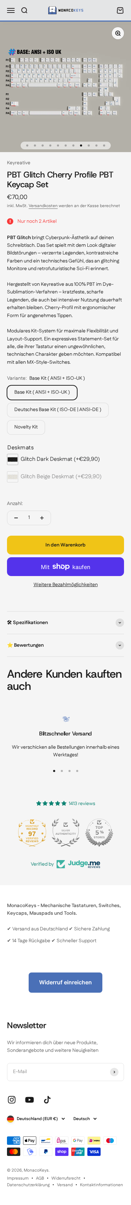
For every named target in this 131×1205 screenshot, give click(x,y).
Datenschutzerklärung (28, 1185)
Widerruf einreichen (65, 982)
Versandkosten (43, 206)
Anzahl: (15, 503)
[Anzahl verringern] (16, 518)
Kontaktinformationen (101, 1185)
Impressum (18, 1178)
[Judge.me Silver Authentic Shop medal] (66, 832)
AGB (40, 1178)
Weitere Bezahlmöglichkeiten (66, 584)
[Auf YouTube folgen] (29, 1099)
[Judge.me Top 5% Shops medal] (99, 832)
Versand (65, 1185)
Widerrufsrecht (66, 1178)
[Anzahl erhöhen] (42, 518)
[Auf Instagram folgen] (11, 1099)
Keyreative (18, 162)
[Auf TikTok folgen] (47, 1099)
